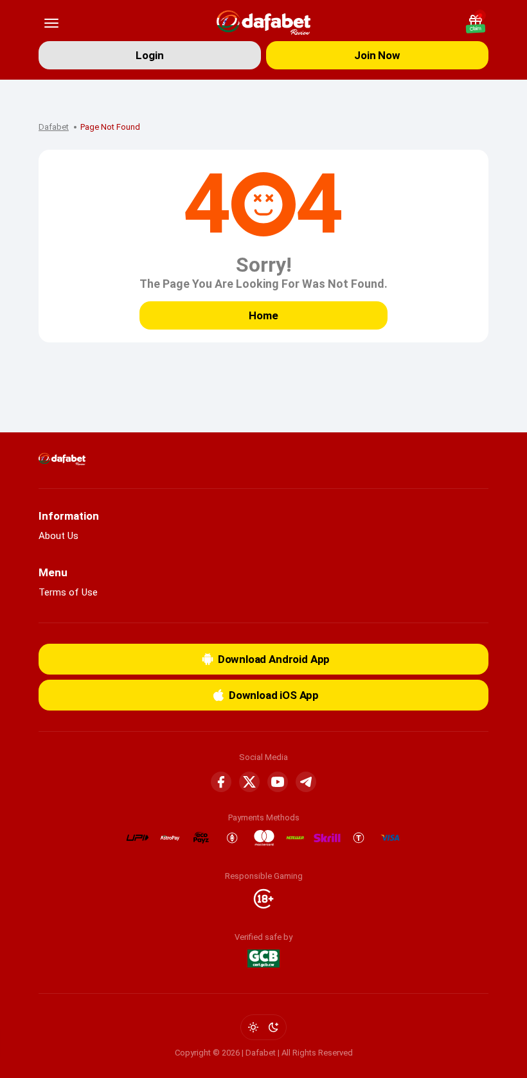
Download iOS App (274, 695)
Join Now (377, 55)
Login (149, 55)
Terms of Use (68, 592)
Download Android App (274, 659)
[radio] (253, 1027)
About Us (58, 536)
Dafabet (54, 127)
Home (263, 315)
